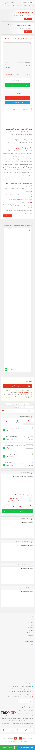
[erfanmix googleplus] (8, 730)
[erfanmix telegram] (12, 730)
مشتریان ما (29, 633)
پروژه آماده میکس (9, 404)
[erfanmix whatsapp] (21, 730)
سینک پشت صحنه (29, 407)
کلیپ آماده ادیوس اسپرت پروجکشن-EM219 (14, 445)
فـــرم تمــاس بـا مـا (24, 701)
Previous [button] (4, 227)
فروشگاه (8, 183)
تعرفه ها (30, 620)
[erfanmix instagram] (17, 730)
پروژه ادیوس (29, 625)
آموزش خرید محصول (17, 80)
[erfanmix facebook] (3, 730)
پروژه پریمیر (29, 628)
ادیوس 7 (16, 404)
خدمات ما (30, 622)
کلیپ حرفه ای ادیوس (19, 407)
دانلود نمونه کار (16, 102)
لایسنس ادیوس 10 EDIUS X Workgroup (15, 437)
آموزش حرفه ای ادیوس (23, 404)
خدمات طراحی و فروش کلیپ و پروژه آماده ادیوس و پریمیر (20, 6)
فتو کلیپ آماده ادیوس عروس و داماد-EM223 (14, 454)
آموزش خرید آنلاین (24, 392)
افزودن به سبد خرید (16, 85)
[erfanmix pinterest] (30, 730)
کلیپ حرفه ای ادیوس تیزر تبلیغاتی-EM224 (15, 428)
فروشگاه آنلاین (16, 386)
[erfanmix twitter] (26, 730)
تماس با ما (30, 630)
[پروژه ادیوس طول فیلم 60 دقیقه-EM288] (17, 484)
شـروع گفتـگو (25, 747)
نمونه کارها (30, 635)
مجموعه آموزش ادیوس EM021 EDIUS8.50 (15, 463)
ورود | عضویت (27, 2)
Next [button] (31, 227)
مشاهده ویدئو (16, 98)
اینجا (5, 189)
